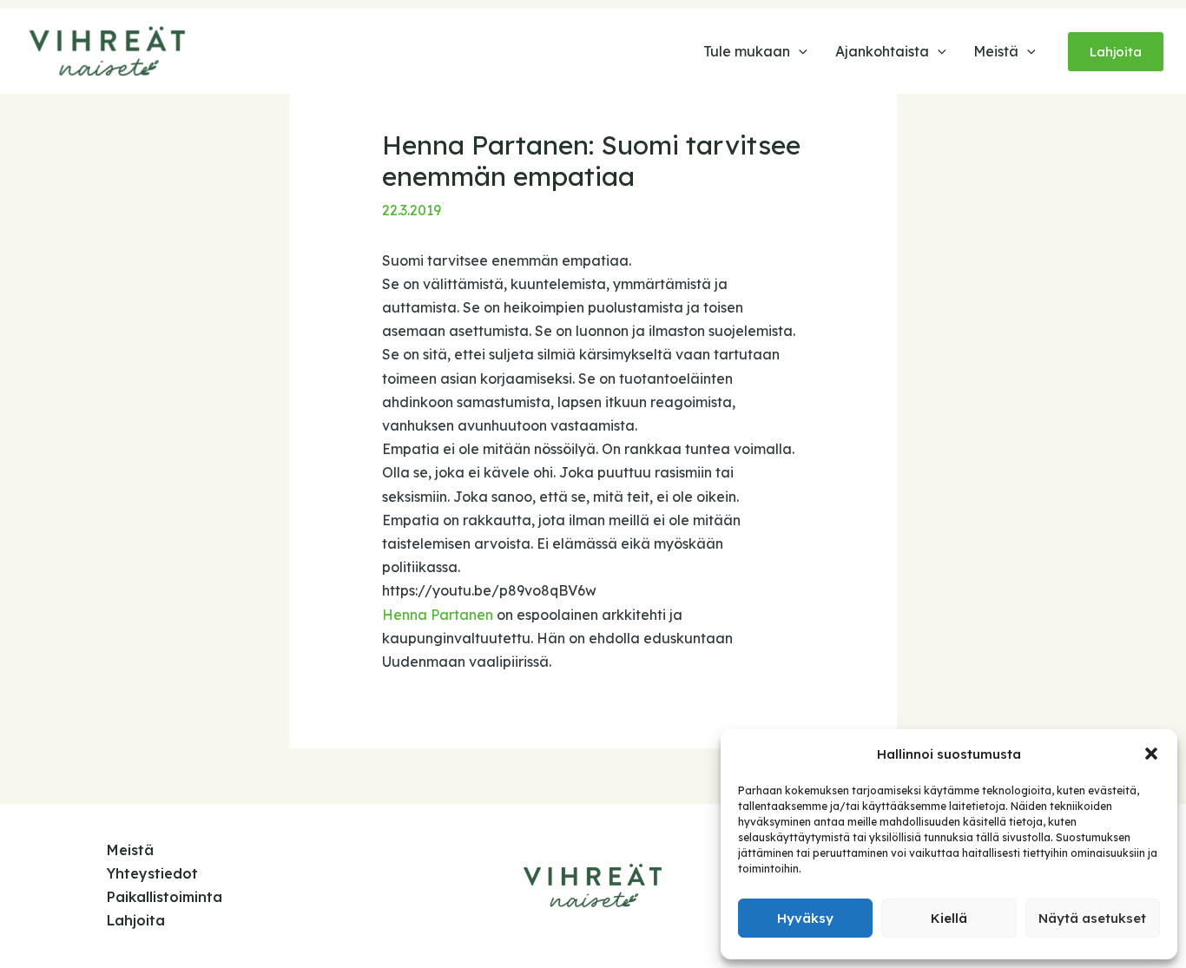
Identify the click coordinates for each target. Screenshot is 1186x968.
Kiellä (949, 918)
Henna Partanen (437, 614)
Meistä (130, 850)
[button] (1151, 753)
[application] (798, 51)
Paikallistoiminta (164, 896)
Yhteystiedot (152, 873)
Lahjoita (136, 920)
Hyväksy (805, 918)
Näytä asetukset (1092, 918)
